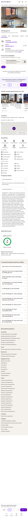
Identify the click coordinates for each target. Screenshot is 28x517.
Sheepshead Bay (5, 375)
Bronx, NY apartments (6, 394)
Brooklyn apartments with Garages (9, 334)
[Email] (19, 2)
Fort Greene (4, 365)
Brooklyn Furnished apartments (8, 340)
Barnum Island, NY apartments (8, 388)
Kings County (11, 5)
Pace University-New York (7, 427)
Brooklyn (17, 5)
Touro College (4, 429)
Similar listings (15, 36)
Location (22, 36)
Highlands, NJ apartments (7, 390)
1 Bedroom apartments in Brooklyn (9, 354)
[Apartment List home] (6, 1)
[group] (11, 98)
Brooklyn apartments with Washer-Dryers (10, 338)
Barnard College (4, 425)
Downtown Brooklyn (5, 373)
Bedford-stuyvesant (5, 360)
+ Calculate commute (11, 42)
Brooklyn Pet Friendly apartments (8, 344)
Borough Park (4, 369)
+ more (19, 51)
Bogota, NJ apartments (6, 407)
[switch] (14, 61)
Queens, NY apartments (6, 386)
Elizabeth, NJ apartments (6, 401)
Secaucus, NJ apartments (7, 392)
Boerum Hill (22, 5)
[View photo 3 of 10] (20, 24)
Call (25, 45)
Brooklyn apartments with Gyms (8, 336)
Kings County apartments (7, 416)
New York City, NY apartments (8, 384)
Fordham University (5, 431)
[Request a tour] (25, 2)
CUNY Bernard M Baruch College (8, 420)
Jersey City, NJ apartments (7, 382)
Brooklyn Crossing (7, 104)
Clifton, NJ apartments (6, 409)
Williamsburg (4, 363)
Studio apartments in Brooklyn (8, 356)
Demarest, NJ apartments (7, 396)
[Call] (22, 2)
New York (6, 5)
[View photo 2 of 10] (7, 24)
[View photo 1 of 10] (14, 13)
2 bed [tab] (3, 66)
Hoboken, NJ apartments (6, 380)
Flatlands (3, 371)
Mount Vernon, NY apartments (8, 411)
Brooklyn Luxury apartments (7, 342)
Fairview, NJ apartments (6, 398)
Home (2, 5)
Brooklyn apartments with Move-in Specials (11, 349)
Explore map (22, 132)
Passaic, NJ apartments (6, 403)
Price (9, 36)
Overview (4, 36)
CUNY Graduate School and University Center (11, 423)
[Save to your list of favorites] (25, 8)
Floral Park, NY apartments (7, 405)
